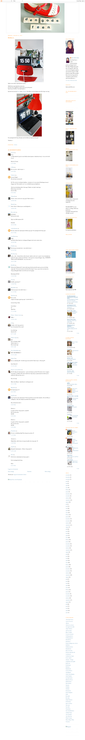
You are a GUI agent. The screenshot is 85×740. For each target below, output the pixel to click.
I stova (15, 144)
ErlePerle (68, 645)
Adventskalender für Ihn (75, 399)
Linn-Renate (13, 236)
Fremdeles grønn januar (74, 364)
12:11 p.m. (14, 384)
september (68, 500)
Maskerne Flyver (69, 679)
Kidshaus (68, 667)
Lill (11, 323)
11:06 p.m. (14, 284)
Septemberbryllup (75, 351)
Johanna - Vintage (69, 659)
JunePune (13, 395)
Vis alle (78, 333)
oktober (67, 498)
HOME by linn (70, 405)
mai (66, 483)
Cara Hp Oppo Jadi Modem (75, 416)
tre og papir (74, 407)
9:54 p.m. (13, 192)
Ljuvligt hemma (69, 677)
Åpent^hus (13, 295)
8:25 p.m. (13, 465)
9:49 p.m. (13, 404)
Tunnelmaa (68, 709)
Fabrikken (13, 246)
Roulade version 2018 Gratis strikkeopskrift (75, 441)
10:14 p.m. (14, 224)
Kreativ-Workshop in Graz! (74, 432)
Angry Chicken (69, 628)
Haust (18, 91)
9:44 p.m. (13, 171)
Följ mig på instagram (71, 359)
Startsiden (29, 471)
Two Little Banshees (70, 710)
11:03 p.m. (14, 276)
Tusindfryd (69, 438)
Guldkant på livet (69, 647)
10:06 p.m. (14, 208)
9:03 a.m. (13, 346)
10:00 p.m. (14, 200)
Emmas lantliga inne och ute (72, 643)
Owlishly (67, 687)
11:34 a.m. (14, 366)
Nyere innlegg (11, 471)
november (68, 475)
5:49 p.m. (13, 443)
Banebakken (13, 287)
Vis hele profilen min (71, 80)
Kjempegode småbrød (74, 312)
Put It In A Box (70, 371)
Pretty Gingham (69, 692)
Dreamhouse (68, 639)
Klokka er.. (11, 38)
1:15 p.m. (13, 435)
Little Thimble (69, 676)
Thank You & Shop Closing (75, 461)
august (67, 502)
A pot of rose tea (69, 621)
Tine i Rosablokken (15, 350)
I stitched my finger (70, 656)
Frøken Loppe (14, 337)
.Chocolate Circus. (69, 619)
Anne (12, 279)
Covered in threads (69, 634)
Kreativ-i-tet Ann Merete (16, 369)
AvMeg (12, 167)
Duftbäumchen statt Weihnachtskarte (75, 449)
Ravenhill (68, 696)
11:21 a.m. (14, 354)
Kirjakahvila (68, 668)
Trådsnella (13, 196)
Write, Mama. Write (70, 719)
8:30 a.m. (13, 451)
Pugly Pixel (69, 455)
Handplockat (68, 648)
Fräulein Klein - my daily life (72, 396)
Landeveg (69, 414)
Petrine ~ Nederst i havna (16, 315)
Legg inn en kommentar (13, 469)
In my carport (68, 657)
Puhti (67, 694)
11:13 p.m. (14, 291)
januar (67, 491)
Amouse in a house (70, 625)
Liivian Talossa (69, 670)
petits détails (70, 460)
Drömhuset (68, 641)
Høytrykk (13, 204)
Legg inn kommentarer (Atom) (19, 474)
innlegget (24, 91)
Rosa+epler (13, 212)
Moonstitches (68, 683)
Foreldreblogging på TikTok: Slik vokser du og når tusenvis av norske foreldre (72, 301)
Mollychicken (68, 681)
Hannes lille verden (71, 310)
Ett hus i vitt (70, 358)
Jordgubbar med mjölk (70, 661)
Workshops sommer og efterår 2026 (71, 321)
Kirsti (12, 454)
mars (67, 487)
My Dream (13, 253)
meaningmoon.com (71, 305)
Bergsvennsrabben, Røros (72, 384)
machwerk (69, 429)
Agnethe (12, 446)
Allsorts (67, 623)
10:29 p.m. (14, 242)
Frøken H (13, 358)
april (67, 485)
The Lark (68, 705)
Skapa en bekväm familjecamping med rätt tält (72, 329)
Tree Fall (67, 707)
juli (66, 504)
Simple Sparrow (69, 699)
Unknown (13, 175)
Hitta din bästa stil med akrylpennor (71, 307)
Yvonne (12, 152)
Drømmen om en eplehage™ (71, 325)
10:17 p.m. (14, 232)
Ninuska (67, 685)
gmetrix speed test (70, 372)
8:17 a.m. (13, 334)
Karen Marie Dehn (71, 319)
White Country (69, 718)
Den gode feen (75, 57)
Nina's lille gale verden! (72, 362)
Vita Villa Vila (69, 716)
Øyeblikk (13, 265)
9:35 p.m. (13, 163)
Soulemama (68, 701)
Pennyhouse (68, 690)
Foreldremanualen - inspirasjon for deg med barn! (72, 297)
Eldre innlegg (47, 471)
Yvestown (68, 721)
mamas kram (70, 447)
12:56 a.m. (14, 319)
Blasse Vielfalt (69, 632)
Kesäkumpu (68, 665)
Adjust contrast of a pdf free (72, 456)
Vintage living (69, 712)
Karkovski (68, 663)
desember (68, 477)
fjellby (68, 383)
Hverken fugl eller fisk (70, 652)
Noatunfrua (13, 431)
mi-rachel (69, 349)
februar (67, 489)
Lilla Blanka (68, 672)
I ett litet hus (68, 654)
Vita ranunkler (69, 714)
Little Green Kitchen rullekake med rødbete (75, 390)
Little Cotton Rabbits (70, 674)
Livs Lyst (69, 340)
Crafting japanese (69, 636)
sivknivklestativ (14, 228)
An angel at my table (70, 626)
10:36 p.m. (14, 250)
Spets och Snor (69, 703)
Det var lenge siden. (75, 342)
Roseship (67, 698)
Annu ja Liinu (69, 630)
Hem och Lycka (69, 650)
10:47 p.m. (14, 261)
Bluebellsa (13, 387)
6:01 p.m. (13, 391)
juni (66, 481)
